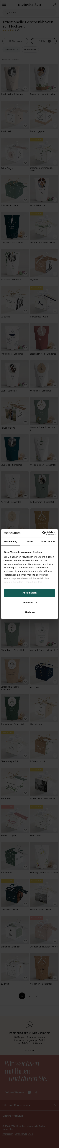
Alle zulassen (30, 592)
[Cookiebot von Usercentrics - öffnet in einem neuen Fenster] (42, 533)
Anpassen (28, 602)
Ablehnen (30, 612)
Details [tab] (29, 541)
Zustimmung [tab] (10, 541)
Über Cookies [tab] (48, 541)
